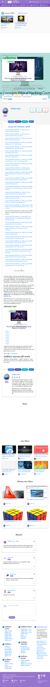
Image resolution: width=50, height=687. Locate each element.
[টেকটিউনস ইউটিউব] (39, 678)
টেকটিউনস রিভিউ (8, 634)
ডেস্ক (16, 5)
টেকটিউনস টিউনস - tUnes (26, 629)
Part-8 (7, 342)
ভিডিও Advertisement (41, 642)
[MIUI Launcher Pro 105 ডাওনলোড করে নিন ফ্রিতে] (41, 465)
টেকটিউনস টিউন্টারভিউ (25, 660)
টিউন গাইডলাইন (24, 646)
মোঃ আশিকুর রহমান (14, 353)
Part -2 (7, 332)
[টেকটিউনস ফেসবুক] (39, 676)
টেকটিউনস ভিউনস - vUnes (26, 630)
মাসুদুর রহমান (10, 557)
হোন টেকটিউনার (8, 648)
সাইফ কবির (6, 474)
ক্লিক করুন (8, 294)
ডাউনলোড (10, 99)
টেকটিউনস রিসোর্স (8, 652)
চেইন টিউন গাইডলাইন (25, 648)
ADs (44, 5)
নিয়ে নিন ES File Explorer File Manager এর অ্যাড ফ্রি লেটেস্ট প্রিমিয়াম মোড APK (8, 456)
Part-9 (7, 343)
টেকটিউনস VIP (24, 662)
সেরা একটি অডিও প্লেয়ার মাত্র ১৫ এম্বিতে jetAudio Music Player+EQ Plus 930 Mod (8, 472)
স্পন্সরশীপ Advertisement (42, 655)
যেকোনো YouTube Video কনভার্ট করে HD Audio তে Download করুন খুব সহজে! (41, 456)
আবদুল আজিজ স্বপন (11, 590)
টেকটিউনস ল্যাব (8, 637)
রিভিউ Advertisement (41, 652)
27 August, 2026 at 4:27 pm (13, 605)
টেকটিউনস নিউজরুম (9, 639)
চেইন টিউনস (23, 638)
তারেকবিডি (19, 27)
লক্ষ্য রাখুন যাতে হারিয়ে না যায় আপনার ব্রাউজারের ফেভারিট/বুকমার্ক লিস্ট (21, 25)
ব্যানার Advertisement (41, 641)
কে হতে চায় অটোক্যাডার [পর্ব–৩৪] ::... (10, 499)
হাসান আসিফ (6, 458)
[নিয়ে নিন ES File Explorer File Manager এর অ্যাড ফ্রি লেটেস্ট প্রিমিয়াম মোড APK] (9, 449)
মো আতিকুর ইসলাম (23, 474)
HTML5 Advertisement (42, 644)
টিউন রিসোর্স (23, 652)
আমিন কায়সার (22, 458)
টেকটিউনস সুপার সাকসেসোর (26, 664)
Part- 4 (7, 336)
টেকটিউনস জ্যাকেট (8, 631)
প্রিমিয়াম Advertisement (42, 653)
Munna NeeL (38, 458)
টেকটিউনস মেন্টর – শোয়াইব (13, 541)
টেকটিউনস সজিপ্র (8, 654)
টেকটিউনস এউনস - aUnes (26, 632)
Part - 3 (8, 334)
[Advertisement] (25, 43)
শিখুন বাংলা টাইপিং (8, 649)
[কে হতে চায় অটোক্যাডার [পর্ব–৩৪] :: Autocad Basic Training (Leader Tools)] (13, 492)
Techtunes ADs (42, 627)
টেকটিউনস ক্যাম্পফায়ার (25, 665)
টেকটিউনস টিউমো (8, 668)
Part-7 (7, 340)
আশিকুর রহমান (15, 109)
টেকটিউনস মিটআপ (8, 667)
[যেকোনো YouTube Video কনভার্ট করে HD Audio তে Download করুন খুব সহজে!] (41, 449)
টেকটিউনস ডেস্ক (8, 632)
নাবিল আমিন (5, 27)
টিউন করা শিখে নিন (8, 651)
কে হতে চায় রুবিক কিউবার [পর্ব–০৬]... (34, 521)
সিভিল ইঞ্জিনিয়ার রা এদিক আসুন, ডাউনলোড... (36, 499)
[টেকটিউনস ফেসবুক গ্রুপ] (41, 676)
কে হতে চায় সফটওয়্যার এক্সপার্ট (19, 127)
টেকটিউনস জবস (8, 640)
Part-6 (7, 339)
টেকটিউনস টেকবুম (8, 635)
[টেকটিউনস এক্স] (44, 676)
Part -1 (7, 331)
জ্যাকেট (7, 5)
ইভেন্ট (35, 5)
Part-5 (7, 337)
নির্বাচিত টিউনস (23, 637)
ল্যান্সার (25, 5)
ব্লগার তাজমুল (38, 474)
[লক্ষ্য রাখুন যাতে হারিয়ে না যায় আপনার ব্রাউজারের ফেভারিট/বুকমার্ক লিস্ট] (21, 19)
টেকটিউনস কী (7, 646)
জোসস (32, 121)
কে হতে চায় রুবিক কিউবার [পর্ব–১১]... (10, 521)
